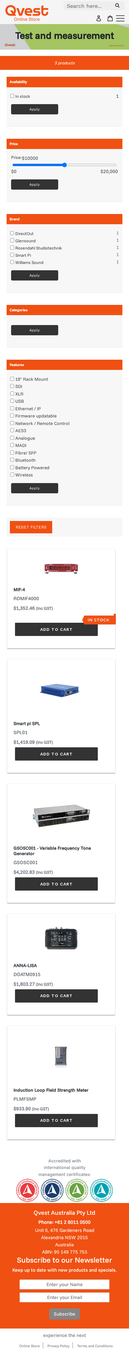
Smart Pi (23, 255)
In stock (22, 96)
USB (19, 401)
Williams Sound (29, 262)
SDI (18, 386)
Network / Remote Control (42, 423)
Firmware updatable (36, 416)
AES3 (20, 430)
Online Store (29, 1346)
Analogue (25, 438)
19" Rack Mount (31, 379)
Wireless (24, 475)
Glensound (25, 240)
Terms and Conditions (95, 1346)
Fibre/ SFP (25, 453)
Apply (34, 109)
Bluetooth (25, 460)
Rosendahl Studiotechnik (38, 248)
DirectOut (24, 233)
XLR (19, 394)
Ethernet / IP (28, 408)
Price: (16, 157)
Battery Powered (32, 467)
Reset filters (31, 527)
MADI (20, 445)
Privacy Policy (58, 1346)
